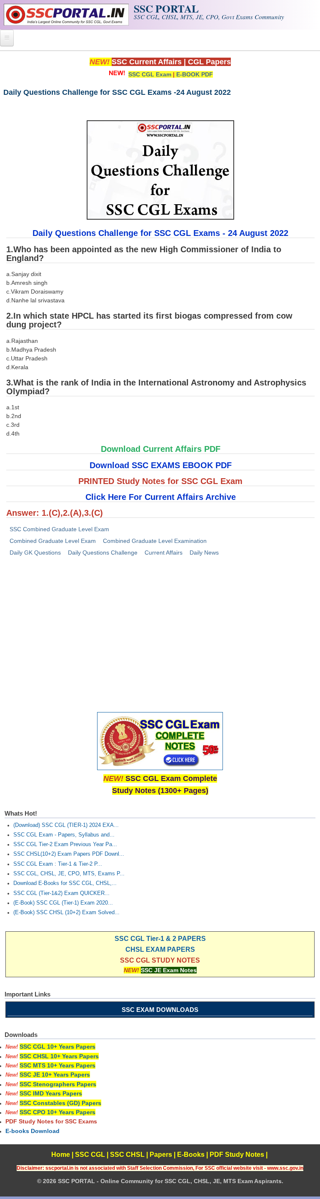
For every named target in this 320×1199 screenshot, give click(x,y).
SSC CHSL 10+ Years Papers (59, 1056)
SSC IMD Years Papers (51, 1093)
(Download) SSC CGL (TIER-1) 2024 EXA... (66, 825)
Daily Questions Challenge (103, 552)
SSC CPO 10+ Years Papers (57, 1112)
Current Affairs (163, 552)
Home (60, 1154)
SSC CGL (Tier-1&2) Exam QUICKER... (61, 893)
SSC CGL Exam (149, 74)
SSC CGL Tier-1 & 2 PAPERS (160, 938)
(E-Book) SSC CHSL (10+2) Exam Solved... (66, 912)
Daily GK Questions (35, 552)
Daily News (204, 552)
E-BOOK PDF (194, 74)
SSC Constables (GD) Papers (60, 1103)
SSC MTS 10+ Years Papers (57, 1065)
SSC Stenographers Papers (58, 1084)
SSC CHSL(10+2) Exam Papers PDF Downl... (68, 854)
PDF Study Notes (237, 1154)
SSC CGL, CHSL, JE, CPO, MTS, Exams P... (69, 874)
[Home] (66, 23)
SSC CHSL (127, 1154)
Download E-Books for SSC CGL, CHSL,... (65, 883)
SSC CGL (90, 1154)
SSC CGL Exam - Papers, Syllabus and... (64, 835)
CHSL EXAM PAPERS (160, 949)
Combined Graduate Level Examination (155, 540)
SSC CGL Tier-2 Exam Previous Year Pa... (65, 844)
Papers (161, 1154)
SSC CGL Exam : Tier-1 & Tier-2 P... (57, 864)
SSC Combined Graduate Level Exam (59, 529)
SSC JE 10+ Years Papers (55, 1074)
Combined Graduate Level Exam (53, 540)
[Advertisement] (160, 627)
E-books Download (32, 1131)
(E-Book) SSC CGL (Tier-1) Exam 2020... (63, 903)
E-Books (191, 1154)
